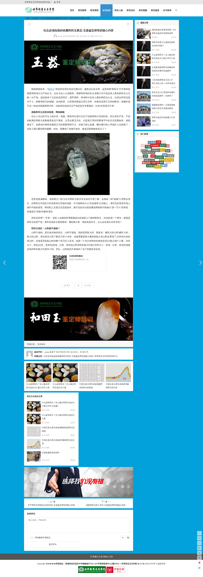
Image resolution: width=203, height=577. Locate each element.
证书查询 (167, 10)
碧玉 (160, 161)
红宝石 (152, 165)
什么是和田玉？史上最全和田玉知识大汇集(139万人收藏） (38, 387)
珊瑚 (165, 145)
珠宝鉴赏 (155, 10)
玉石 (154, 168)
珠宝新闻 (82, 10)
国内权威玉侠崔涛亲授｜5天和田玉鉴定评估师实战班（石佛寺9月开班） (164, 33)
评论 (92, 36)
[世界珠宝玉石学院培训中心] (40, 12)
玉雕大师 (155, 148)
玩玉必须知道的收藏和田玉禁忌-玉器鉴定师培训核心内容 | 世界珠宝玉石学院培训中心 (81, 356)
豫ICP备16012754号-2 (147, 564)
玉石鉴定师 (165, 162)
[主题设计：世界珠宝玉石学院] (92, 572)
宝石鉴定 (159, 144)
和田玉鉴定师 (145, 161)
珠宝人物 (118, 10)
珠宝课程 (94, 10)
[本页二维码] (199, 568)
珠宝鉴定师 (153, 160)
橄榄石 (159, 166)
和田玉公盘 (149, 148)
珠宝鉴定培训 (149, 144)
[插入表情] (123, 538)
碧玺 (153, 143)
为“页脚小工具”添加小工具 (101, 557)
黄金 (168, 156)
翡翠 (161, 149)
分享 (89, 285)
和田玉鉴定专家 (166, 150)
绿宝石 (158, 155)
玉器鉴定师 (151, 154)
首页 (72, 10)
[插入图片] (128, 538)
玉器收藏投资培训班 (50, 452)
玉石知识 (106, 10)
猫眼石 (164, 155)
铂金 (168, 146)
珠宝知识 (131, 10)
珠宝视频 (143, 10)
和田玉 (51, 89)
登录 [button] (58, 2)
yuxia (60, 36)
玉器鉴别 (155, 141)
